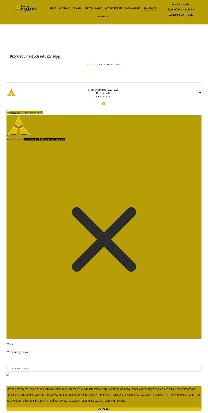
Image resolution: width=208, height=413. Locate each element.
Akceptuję (104, 409)
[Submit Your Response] (7, 374)
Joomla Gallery (92, 64)
